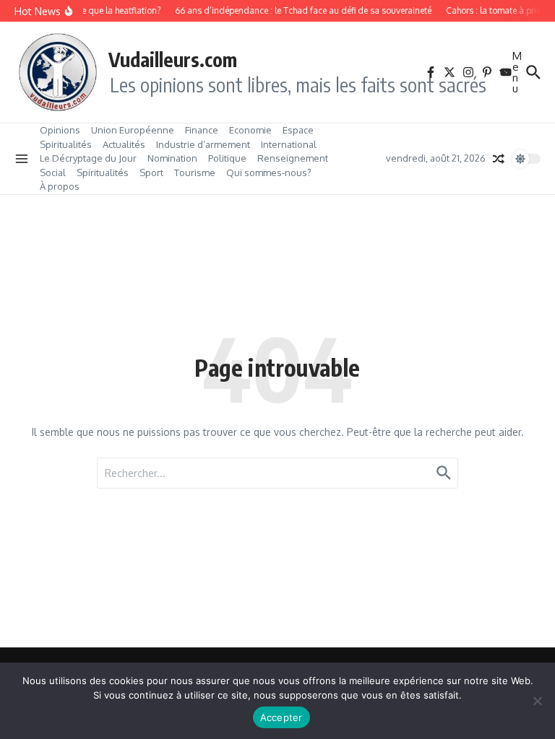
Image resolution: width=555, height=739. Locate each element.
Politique (227, 158)
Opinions (60, 130)
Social (53, 172)
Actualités (124, 144)
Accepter (281, 717)
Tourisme (194, 172)
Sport (151, 172)
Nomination (172, 158)
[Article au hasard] (498, 159)
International (289, 144)
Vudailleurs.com (172, 59)
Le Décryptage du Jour (88, 158)
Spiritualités (66, 144)
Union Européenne (132, 130)
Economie (250, 130)
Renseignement (292, 158)
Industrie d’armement (203, 144)
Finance (201, 130)
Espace (298, 130)
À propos (59, 186)
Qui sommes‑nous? (268, 172)
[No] (537, 701)
